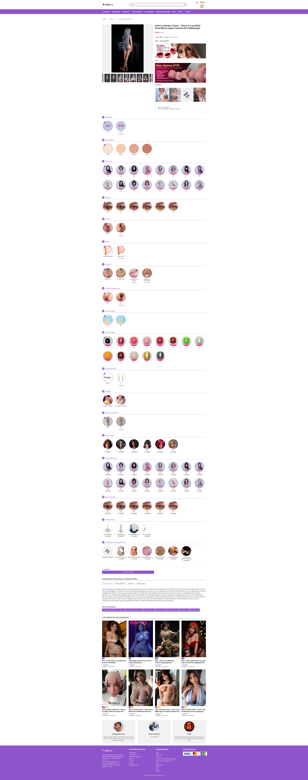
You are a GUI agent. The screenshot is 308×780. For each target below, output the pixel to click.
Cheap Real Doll (149, 610)
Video (157, 767)
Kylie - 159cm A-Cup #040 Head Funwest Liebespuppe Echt (164, 662)
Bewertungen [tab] (141, 583)
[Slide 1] (113, 78)
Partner (158, 771)
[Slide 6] (146, 78)
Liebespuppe (116, 12)
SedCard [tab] (131, 583)
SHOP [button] (180, 12)
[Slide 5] (139, 78)
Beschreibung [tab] (107, 583)
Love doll (131, 761)
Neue (174, 12)
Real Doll (131, 763)
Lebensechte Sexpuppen (134, 610)
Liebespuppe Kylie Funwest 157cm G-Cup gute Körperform (140, 662)
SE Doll (112, 19)
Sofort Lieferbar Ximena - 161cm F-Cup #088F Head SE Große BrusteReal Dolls (167, 710)
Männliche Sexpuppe (163, 12)
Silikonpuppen (149, 12)
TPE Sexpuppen (109, 589)
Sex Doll (131, 759)
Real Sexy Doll (184, 610)
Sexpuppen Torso (133, 765)
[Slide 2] (120, 78)
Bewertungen (159, 765)
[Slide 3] (126, 78)
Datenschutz (159, 754)
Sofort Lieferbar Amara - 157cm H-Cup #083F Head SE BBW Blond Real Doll (141, 710)
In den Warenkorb (128, 572)
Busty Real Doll (160, 610)
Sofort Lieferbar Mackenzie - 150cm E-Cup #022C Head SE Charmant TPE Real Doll (114, 710)
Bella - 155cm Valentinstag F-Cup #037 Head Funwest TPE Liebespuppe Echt (194, 662)
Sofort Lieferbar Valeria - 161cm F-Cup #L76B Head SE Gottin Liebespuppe (193, 710)
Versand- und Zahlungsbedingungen (166, 759)
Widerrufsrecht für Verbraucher (164, 761)
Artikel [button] (187, 12)
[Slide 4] (133, 78)
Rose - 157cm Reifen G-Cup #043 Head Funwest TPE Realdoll (114, 662)
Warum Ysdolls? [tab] (120, 583)
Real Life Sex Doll (172, 610)
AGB (157, 752)
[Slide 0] (107, 78)
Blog (157, 763)
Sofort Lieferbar (137, 12)
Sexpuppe (106, 12)
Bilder (157, 769)
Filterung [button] (126, 12)
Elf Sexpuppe (195, 610)
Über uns (158, 756)
